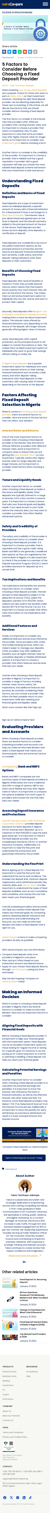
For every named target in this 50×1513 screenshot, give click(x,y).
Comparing (10, 766)
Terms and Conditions (13, 1432)
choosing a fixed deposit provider (24, 413)
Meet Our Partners (11, 1415)
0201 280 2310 (9, 1474)
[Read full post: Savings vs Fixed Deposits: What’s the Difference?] (10, 1313)
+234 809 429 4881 (32, 1471)
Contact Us (8, 1420)
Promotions (8, 1399)
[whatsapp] (20, 52)
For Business (32, 1371)
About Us (7, 1411)
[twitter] (9, 52)
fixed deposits (39, 90)
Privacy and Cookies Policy (15, 1437)
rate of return (29, 885)
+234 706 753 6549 (12, 1471)
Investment (8, 1385)
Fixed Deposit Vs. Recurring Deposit (33, 1281)
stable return (16, 96)
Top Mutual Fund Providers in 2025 (33, 1335)
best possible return (25, 455)
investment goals (11, 143)
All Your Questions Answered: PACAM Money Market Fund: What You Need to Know (34, 1296)
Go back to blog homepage (17, 12)
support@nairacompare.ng (15, 1478)
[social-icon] (5, 1498)
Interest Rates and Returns (20, 430)
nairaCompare (10, 937)
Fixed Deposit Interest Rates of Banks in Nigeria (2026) (34, 1323)
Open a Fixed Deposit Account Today (23, 1157)
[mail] (25, 52)
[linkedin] (15, 52)
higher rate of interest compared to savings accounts (24, 313)
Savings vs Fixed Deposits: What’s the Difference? (32, 1311)
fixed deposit (8, 57)
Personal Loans (9, 1371)
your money (24, 90)
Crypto (6, 1394)
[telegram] (30, 52)
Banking (6, 1380)
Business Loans (9, 1376)
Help (28, 1376)
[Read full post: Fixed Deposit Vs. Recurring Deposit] (10, 1283)
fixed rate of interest (13, 215)
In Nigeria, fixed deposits (14, 363)
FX (4, 1390)
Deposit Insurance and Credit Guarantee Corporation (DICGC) (23, 822)
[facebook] (4, 52)
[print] (35, 52)
